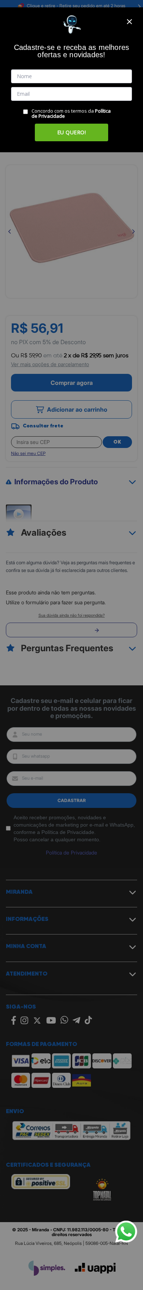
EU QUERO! (71, 132)
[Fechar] (129, 21)
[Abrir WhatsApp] (126, 1232)
